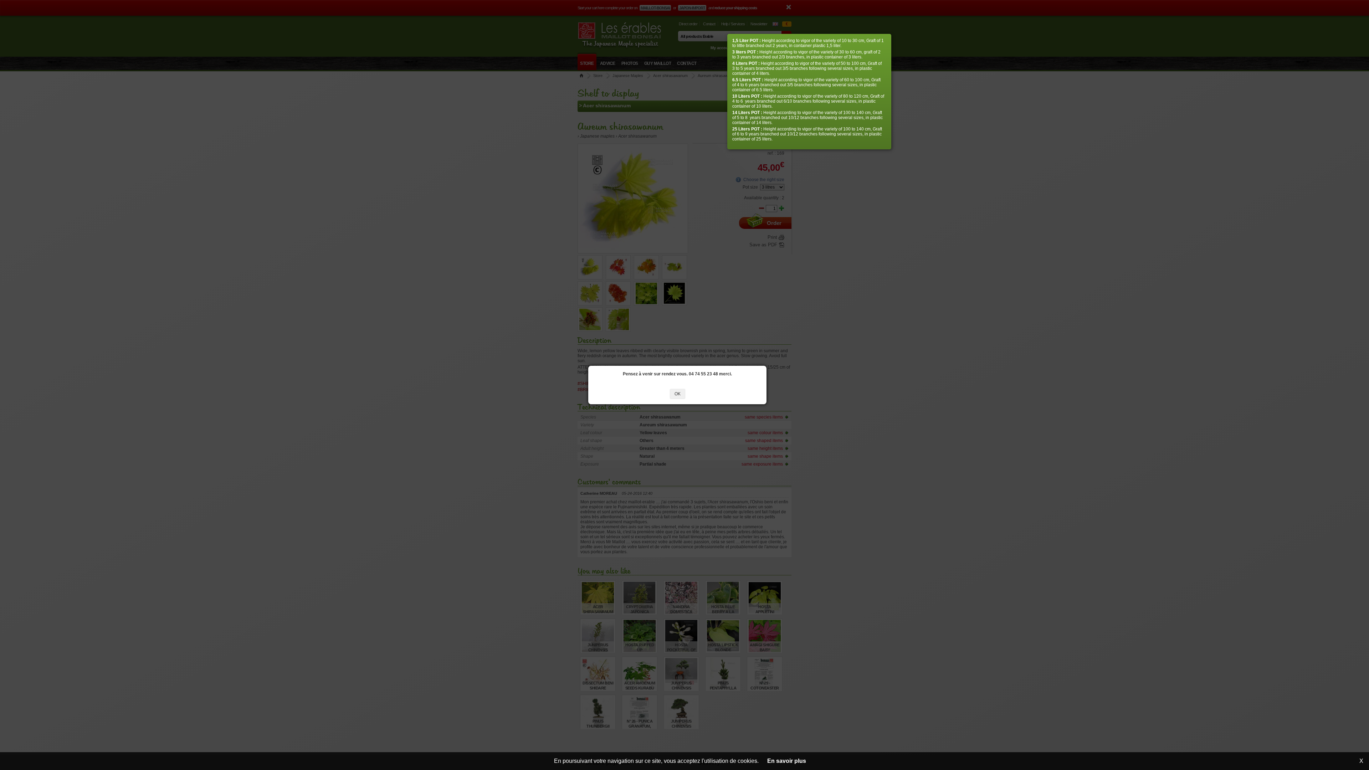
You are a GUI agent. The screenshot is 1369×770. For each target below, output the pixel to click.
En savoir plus (786, 761)
